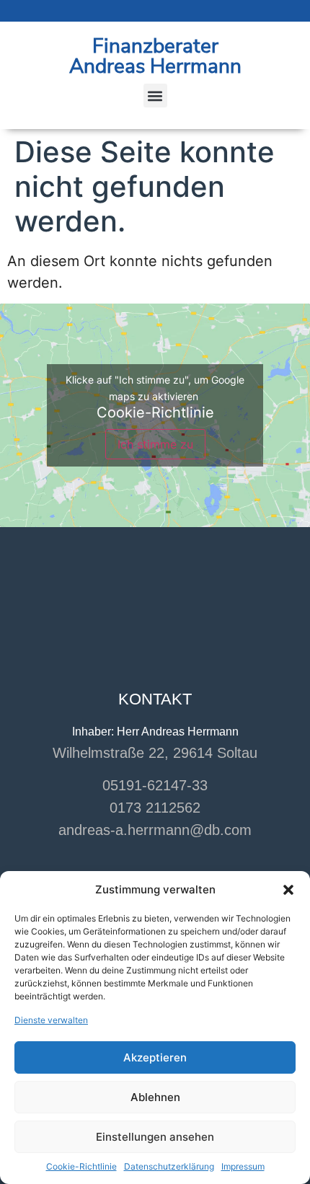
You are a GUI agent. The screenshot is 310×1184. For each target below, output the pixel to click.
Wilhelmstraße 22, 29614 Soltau (155, 753)
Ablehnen (155, 1097)
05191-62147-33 (155, 785)
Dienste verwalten (51, 1020)
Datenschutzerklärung (169, 1166)
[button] (288, 890)
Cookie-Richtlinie (81, 1166)
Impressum (243, 1166)
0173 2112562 (155, 808)
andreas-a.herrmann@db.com (155, 830)
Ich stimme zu (155, 444)
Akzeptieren (155, 1057)
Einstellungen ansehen (155, 1137)
